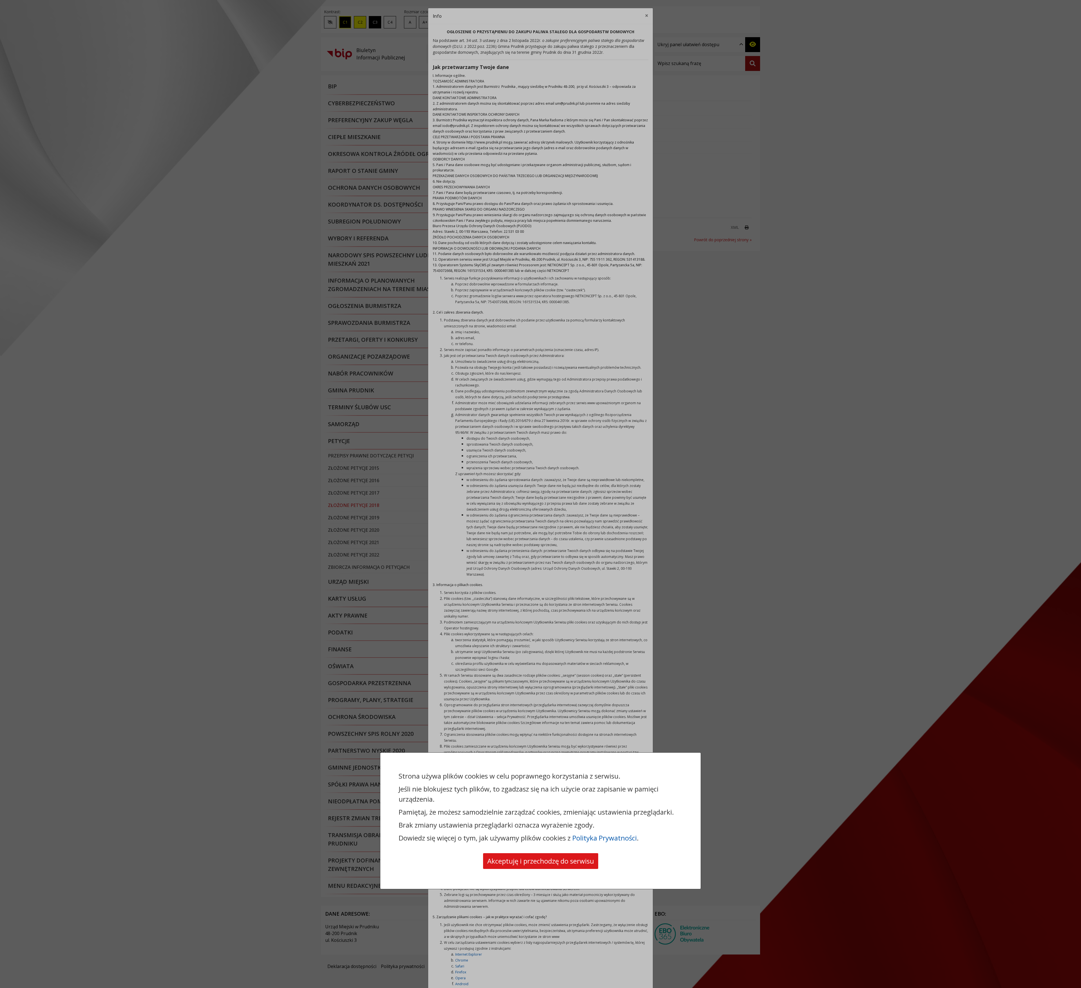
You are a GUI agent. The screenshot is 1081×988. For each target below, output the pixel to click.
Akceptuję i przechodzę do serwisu (540, 861)
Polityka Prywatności (604, 837)
